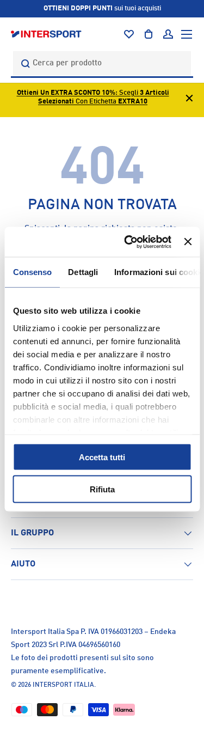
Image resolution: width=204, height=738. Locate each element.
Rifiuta (102, 488)
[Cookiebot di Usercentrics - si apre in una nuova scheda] (128, 242)
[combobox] (102, 63)
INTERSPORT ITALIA (63, 685)
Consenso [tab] (32, 272)
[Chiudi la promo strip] (189, 100)
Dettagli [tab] (83, 272)
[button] (148, 34)
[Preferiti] (128, 34)
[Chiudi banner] (187, 242)
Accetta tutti (102, 457)
